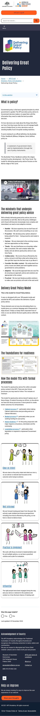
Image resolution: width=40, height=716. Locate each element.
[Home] (16, 4)
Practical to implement (12, 547)
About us (28, 661)
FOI (3, 711)
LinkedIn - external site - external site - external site (4, 678)
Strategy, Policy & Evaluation (11, 81)
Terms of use (22, 711)
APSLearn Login (18, 13)
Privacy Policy (11, 711)
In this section (7, 95)
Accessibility (32, 711)
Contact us (28, 665)
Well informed (8, 506)
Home (3, 78)
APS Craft (12, 78)
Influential (7, 585)
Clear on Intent (9, 467)
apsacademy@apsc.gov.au (11, 665)
